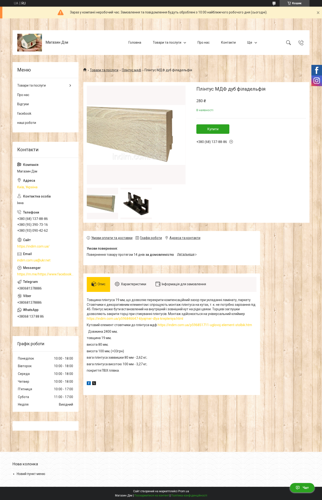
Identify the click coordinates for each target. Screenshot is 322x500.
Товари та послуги (167, 42)
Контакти (228, 42)
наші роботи (26, 123)
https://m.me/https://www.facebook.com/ (45, 274)
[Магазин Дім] (29, 42)
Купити (213, 129)
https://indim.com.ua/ (33, 246)
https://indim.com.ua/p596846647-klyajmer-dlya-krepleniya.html (135, 318)
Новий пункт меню (31, 474)
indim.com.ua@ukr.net (33, 260)
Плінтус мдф (131, 70)
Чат (306, 488)
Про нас (204, 42)
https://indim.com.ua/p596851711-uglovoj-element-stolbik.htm (205, 325)
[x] (94, 384)
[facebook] (89, 384)
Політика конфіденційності (189, 495)
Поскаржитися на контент (151, 495)
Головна (134, 42)
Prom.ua (183, 491)
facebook (24, 113)
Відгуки (23, 104)
